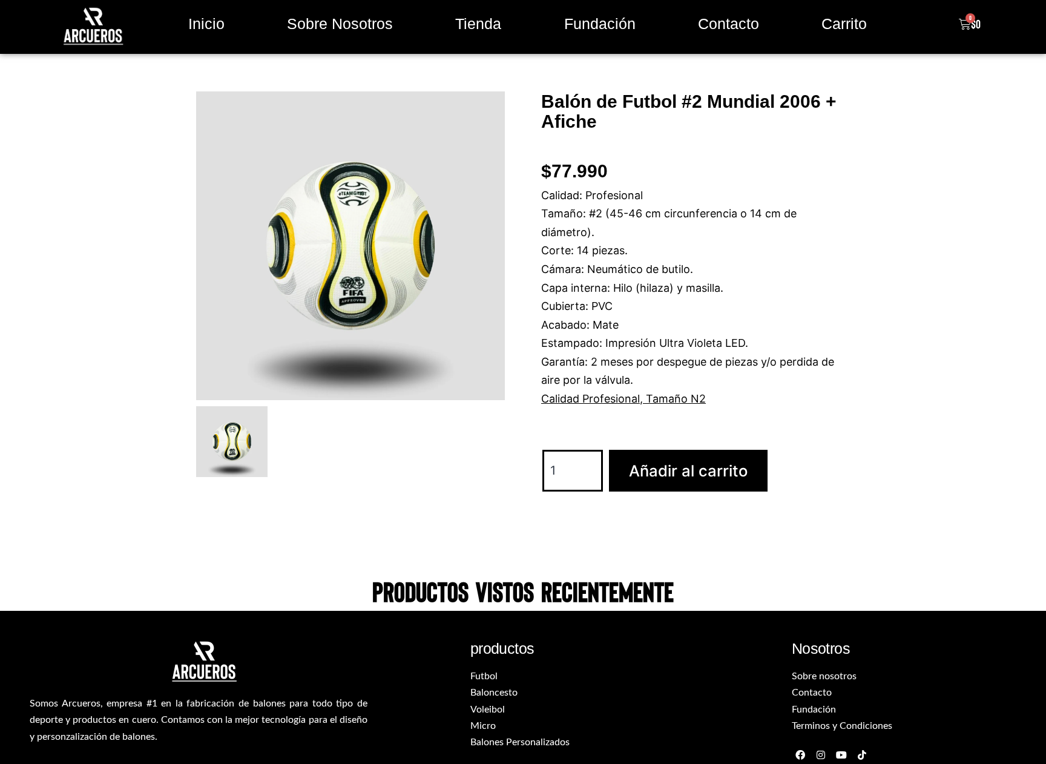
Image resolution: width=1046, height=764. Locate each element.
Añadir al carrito (688, 470)
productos (502, 648)
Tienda (478, 23)
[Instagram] (821, 755)
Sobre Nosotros (340, 23)
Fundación (600, 23)
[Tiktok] (861, 755)
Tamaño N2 (676, 398)
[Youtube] (841, 755)
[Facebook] (800, 755)
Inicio (206, 23)
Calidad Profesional (590, 398)
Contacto (728, 23)
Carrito (844, 23)
